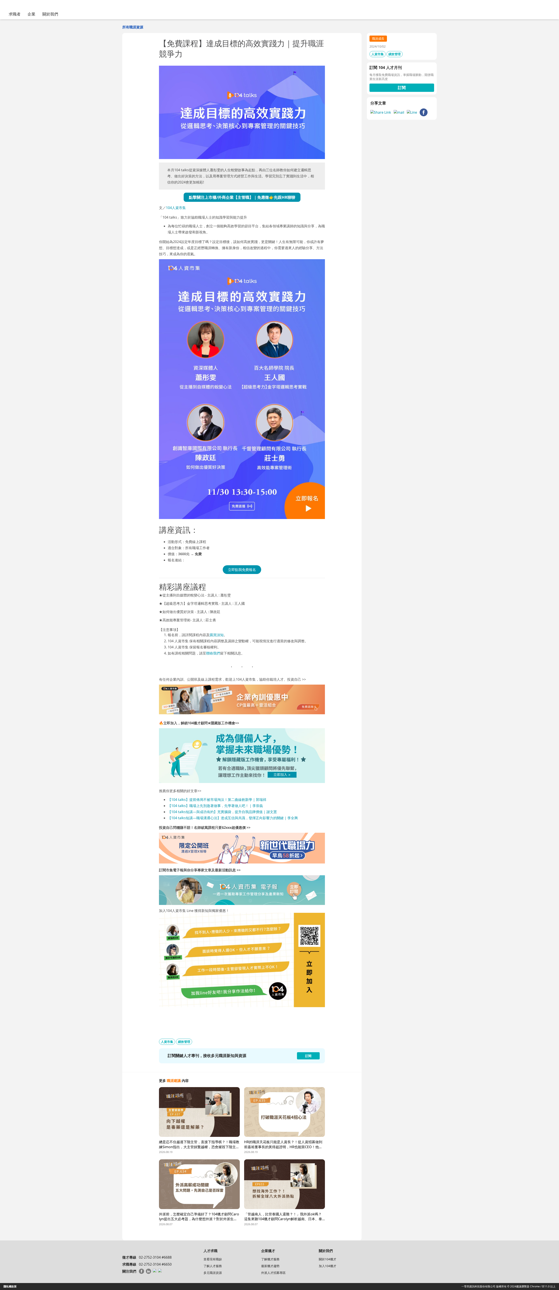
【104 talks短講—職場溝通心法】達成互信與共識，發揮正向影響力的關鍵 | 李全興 (233, 817)
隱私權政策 (10, 1286)
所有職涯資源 (132, 27)
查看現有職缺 (213, 1259)
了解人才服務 (213, 1266)
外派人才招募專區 (273, 1273)
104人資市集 (176, 207)
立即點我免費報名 (242, 569)
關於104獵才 (327, 1259)
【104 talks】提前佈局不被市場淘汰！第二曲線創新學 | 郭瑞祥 (217, 799)
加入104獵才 (327, 1266)
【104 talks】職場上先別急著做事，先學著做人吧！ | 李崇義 (215, 805)
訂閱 (402, 87)
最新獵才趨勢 (270, 1266)
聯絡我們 (213, 653)
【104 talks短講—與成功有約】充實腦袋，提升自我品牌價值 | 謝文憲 (223, 811)
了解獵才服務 (270, 1259)
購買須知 (217, 634)
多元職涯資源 (213, 1273)
